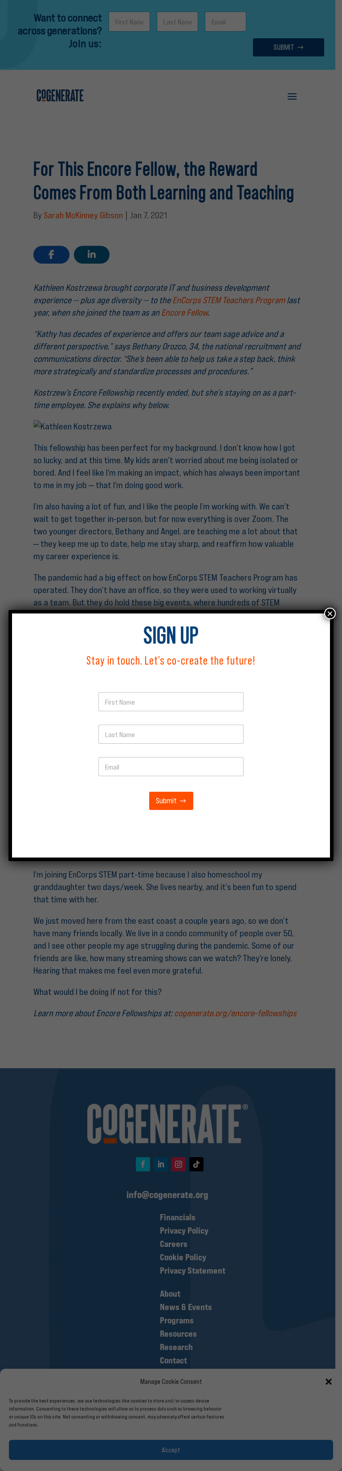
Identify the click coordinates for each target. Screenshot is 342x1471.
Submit (166, 801)
